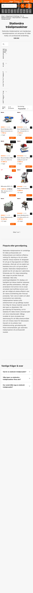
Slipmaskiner (16, 17)
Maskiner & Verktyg (12, 16)
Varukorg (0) (29, 6)
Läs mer (16, 38)
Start (3, 16)
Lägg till (12, 137)
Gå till (28, 195)
